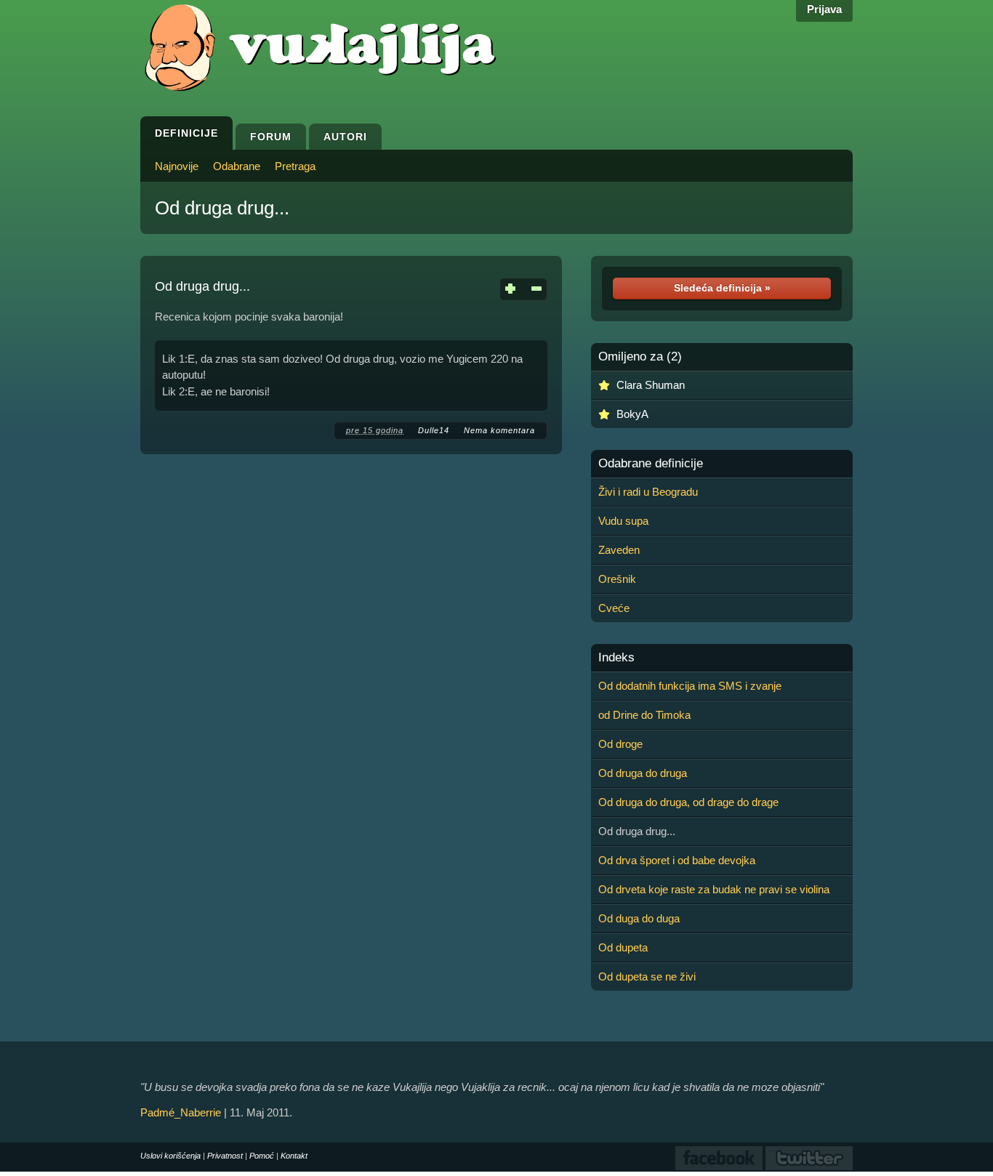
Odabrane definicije (650, 463)
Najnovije (176, 166)
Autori (345, 136)
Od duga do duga (639, 918)
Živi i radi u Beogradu (648, 492)
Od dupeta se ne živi (647, 976)
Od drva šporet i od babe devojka (676, 860)
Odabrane (236, 166)
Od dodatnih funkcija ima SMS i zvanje (689, 686)
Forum (271, 136)
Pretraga (295, 166)
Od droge (620, 744)
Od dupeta (623, 947)
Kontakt (294, 1155)
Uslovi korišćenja (170, 1155)
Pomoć (261, 1155)
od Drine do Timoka (644, 715)
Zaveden (619, 550)
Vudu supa (623, 521)
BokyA (632, 414)
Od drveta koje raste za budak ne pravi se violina (713, 889)
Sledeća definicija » (722, 288)
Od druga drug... (222, 208)
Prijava (824, 9)
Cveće (614, 608)
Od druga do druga (642, 773)
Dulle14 (433, 430)
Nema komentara (499, 430)
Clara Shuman (650, 385)
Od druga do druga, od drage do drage (688, 802)
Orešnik (617, 579)
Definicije (186, 133)
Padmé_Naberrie (180, 1112)
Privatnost (225, 1155)
